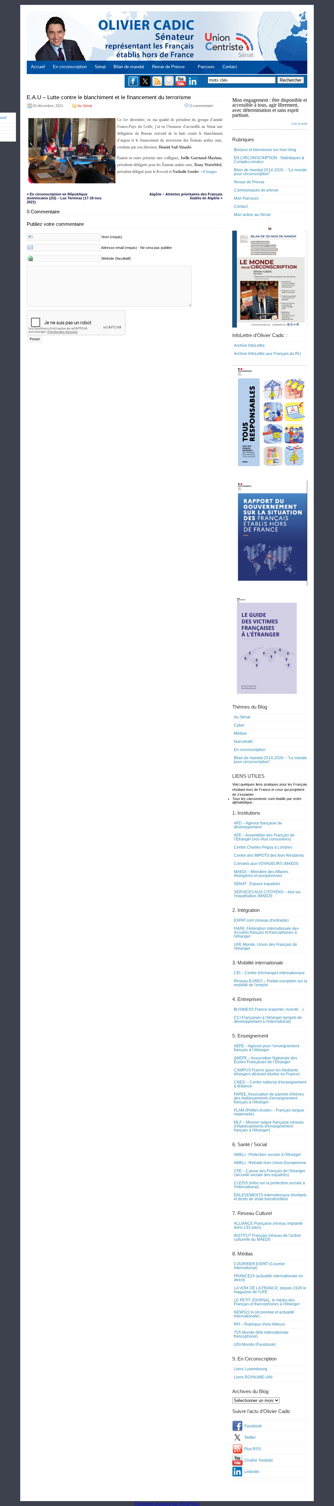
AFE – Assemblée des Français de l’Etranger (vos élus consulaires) (264, 837)
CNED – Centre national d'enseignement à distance (270, 1084)
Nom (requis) (111, 237)
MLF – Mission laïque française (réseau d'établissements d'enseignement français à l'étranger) (269, 1126)
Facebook (253, 1426)
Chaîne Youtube (258, 1460)
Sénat (100, 66)
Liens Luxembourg (250, 1369)
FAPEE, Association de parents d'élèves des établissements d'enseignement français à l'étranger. (269, 1098)
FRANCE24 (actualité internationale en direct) (268, 1278)
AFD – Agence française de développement (258, 825)
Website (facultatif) (116, 258)
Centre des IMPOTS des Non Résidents (269, 855)
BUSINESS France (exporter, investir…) (269, 1009)
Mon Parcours (246, 198)
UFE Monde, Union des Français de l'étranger (265, 946)
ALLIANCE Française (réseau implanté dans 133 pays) (268, 1225)
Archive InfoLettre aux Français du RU (267, 353)
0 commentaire (201, 106)
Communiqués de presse (256, 190)
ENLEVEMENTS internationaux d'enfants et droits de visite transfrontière (270, 1197)
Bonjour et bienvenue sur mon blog (265, 149)
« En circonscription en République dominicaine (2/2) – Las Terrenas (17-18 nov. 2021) (64, 198)
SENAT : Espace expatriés (257, 884)
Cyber (239, 725)
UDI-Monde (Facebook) (255, 1344)
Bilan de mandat (129, 66)
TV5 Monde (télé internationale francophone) (261, 1334)
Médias (240, 733)
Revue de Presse (168, 66)
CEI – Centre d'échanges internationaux (269, 973)
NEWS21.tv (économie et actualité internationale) (264, 1314)
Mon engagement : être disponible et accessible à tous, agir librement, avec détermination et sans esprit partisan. (269, 111)
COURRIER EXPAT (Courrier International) (259, 1266)
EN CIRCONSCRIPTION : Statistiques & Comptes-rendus (269, 160)
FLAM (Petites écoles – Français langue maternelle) (269, 1112)
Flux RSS (252, 1449)
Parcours (206, 66)
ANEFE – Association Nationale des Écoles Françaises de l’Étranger (265, 1060)
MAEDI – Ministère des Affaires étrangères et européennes (261, 873)
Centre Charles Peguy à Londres (263, 847)
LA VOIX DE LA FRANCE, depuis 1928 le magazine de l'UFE (270, 1290)
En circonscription (70, 66)
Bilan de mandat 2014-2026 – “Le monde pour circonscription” (270, 172)
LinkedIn (251, 1471)
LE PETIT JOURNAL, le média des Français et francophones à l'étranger (267, 1302)
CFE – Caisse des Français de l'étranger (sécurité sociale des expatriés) (269, 1173)
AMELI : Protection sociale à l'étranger (267, 1154)
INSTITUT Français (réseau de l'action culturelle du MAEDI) (267, 1237)
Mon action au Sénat (252, 214)
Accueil (38, 66)
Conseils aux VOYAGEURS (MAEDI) (266, 863)
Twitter (250, 1437)
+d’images (209, 171)
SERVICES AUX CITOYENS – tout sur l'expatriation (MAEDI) (267, 894)
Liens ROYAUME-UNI (253, 1377)
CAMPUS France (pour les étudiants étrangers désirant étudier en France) (267, 1072)
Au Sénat (85, 106)
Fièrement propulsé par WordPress (167, 1503)
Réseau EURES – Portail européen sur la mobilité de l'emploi (270, 983)
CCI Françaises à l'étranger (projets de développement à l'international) (268, 1019)
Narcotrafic (243, 741)
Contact (229, 66)
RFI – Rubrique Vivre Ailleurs (259, 1324)
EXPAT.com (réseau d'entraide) (261, 920)
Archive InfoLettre (249, 345)
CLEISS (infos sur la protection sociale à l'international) (269, 1185)
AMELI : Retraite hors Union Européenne (270, 1162)
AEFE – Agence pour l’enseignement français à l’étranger (266, 1048)
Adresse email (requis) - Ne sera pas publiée (136, 248)
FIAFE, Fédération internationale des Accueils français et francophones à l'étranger (266, 932)
